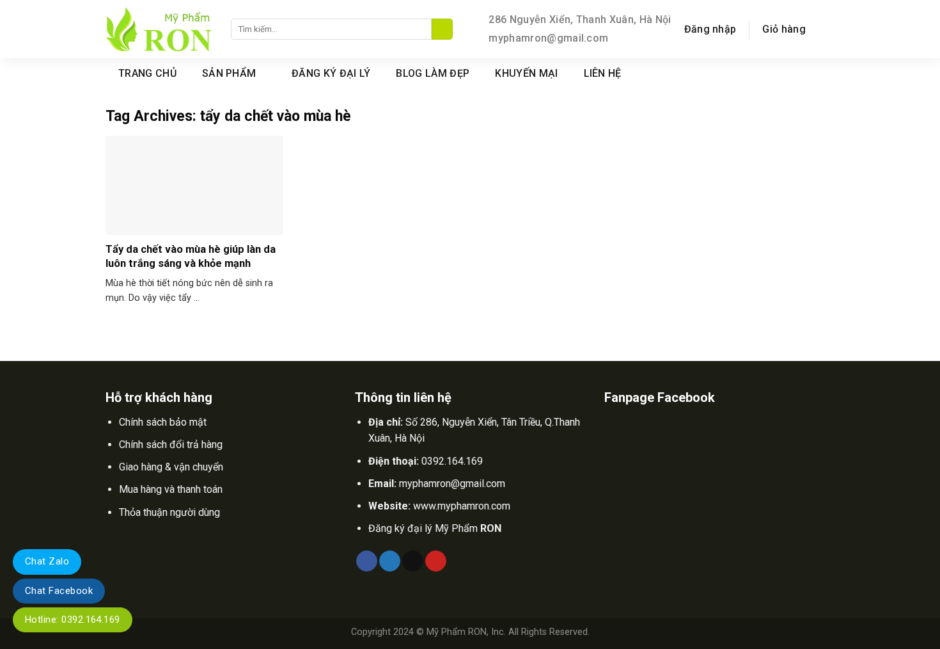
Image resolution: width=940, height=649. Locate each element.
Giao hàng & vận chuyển (171, 467)
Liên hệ (603, 73)
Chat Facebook (59, 591)
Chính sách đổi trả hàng (171, 444)
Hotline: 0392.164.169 (72, 619)
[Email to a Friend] (412, 561)
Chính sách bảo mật (163, 422)
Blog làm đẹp (432, 73)
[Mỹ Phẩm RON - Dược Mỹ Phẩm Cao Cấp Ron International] (159, 29)
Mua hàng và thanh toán (171, 489)
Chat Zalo (47, 561)
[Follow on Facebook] (793, 73)
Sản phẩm (229, 73)
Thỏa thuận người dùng (169, 512)
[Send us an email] (809, 73)
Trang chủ (147, 73)
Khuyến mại (526, 73)
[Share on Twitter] (389, 561)
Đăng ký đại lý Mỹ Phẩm (434, 528)
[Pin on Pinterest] (435, 561)
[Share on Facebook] (366, 561)
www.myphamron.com (461, 506)
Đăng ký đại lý (331, 73)
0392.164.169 (452, 461)
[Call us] (826, 73)
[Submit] (442, 29)
